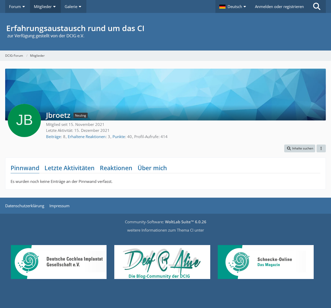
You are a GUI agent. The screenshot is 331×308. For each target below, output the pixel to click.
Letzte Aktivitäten (69, 168)
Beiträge (53, 136)
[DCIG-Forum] (165, 32)
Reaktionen (116, 168)
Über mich (152, 168)
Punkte (118, 136)
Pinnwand (25, 168)
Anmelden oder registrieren (279, 6)
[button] (233, 6)
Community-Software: (165, 221)
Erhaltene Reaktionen (87, 136)
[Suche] (317, 6)
